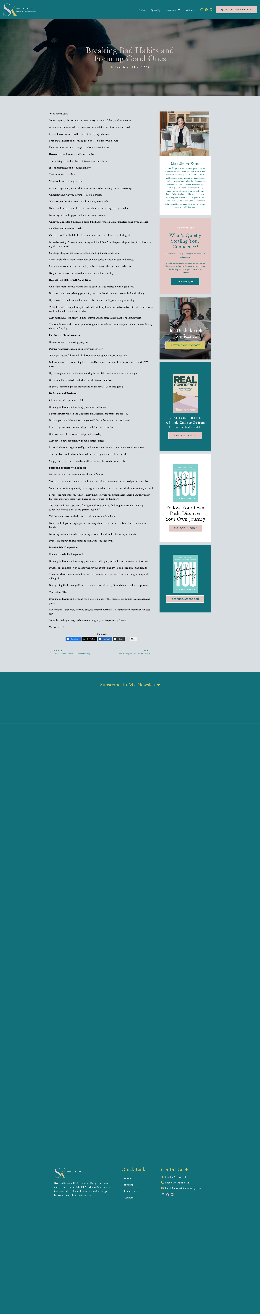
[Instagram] (202, 10)
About (142, 9)
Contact (190, 9)
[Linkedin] (211, 10)
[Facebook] (206, 10)
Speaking (155, 9)
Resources (171, 9)
